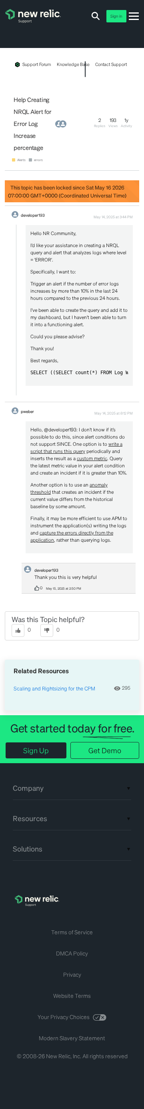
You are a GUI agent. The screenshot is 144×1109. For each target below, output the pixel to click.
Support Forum (36, 64)
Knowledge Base (73, 64)
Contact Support (111, 64)
